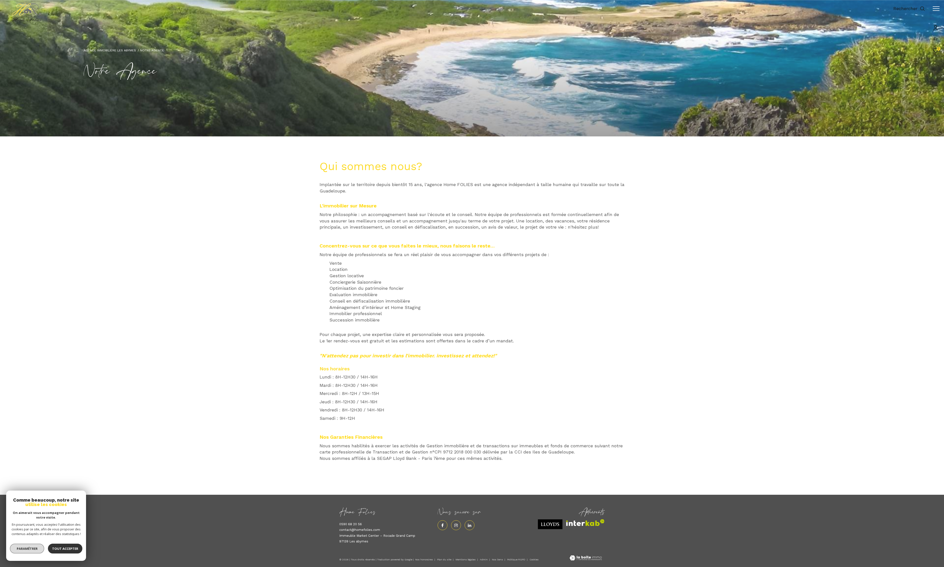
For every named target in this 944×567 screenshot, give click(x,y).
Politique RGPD (516, 559)
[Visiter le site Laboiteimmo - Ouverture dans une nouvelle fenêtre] (586, 558)
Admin (484, 559)
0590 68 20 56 (350, 524)
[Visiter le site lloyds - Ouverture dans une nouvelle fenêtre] (550, 524)
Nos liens (498, 559)
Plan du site (444, 559)
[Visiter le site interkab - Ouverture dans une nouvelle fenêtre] (585, 522)
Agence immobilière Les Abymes (110, 50)
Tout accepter (65, 548)
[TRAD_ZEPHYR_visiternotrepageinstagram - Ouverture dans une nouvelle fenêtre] (456, 525)
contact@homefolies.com (359, 530)
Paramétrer (27, 548)
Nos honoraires (424, 559)
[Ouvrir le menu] (936, 8)
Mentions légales (466, 559)
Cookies (534, 559)
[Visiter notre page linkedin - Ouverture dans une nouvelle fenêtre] (469, 525)
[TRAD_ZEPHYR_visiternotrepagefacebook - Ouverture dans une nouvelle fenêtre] (442, 525)
